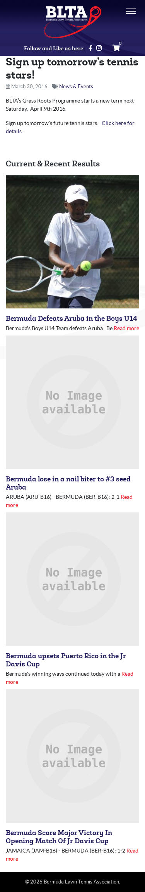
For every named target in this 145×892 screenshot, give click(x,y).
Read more (126, 328)
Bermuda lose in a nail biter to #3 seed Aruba (68, 483)
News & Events (76, 86)
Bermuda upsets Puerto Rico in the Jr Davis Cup (66, 660)
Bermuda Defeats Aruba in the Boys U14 (71, 318)
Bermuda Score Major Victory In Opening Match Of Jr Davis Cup (59, 837)
